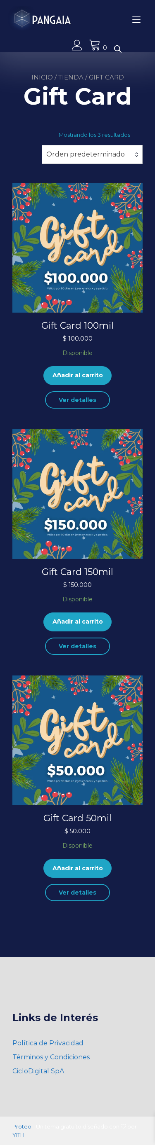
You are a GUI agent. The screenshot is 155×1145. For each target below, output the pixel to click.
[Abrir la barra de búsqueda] (118, 48)
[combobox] (92, 154)
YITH (18, 1134)
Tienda (70, 77)
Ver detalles (77, 400)
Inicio (42, 77)
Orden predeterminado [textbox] (85, 154)
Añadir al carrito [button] (77, 375)
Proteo (21, 1126)
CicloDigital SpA (38, 1071)
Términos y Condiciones (51, 1057)
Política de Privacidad (47, 1043)
